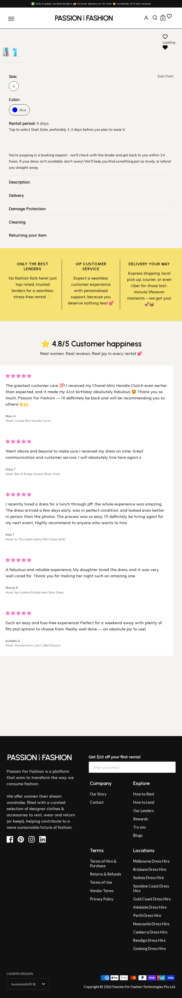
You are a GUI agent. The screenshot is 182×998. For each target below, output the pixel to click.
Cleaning (17, 222)
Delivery (16, 195)
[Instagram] (33, 839)
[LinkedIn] (44, 839)
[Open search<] (155, 17)
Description (19, 182)
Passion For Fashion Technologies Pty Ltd (143, 986)
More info (9, 731)
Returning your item (28, 235)
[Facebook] (11, 839)
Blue (23, 110)
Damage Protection (27, 208)
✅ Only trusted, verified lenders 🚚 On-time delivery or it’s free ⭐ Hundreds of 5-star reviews (91, 3)
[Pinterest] (22, 839)
